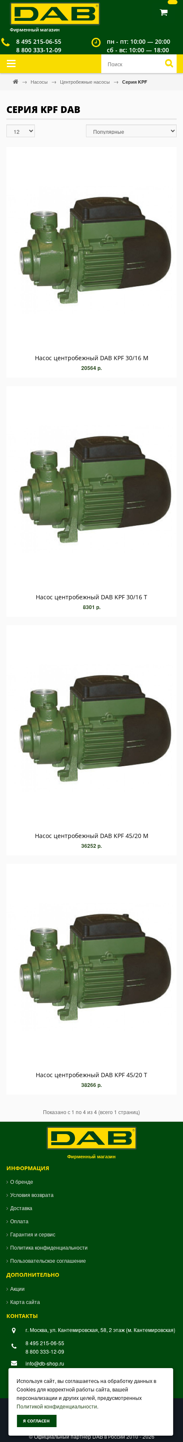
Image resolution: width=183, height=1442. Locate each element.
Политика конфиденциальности (49, 1247)
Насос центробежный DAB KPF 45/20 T (91, 1075)
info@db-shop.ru (45, 1363)
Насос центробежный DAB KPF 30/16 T (91, 597)
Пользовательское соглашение (48, 1260)
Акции (17, 1288)
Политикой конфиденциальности (57, 1406)
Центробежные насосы (85, 81)
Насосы (40, 81)
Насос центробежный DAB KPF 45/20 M (92, 836)
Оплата (19, 1221)
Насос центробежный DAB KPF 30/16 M (92, 358)
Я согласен (36, 1421)
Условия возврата (32, 1194)
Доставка (21, 1207)
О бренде (21, 1181)
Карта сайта (25, 1301)
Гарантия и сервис (32, 1234)
